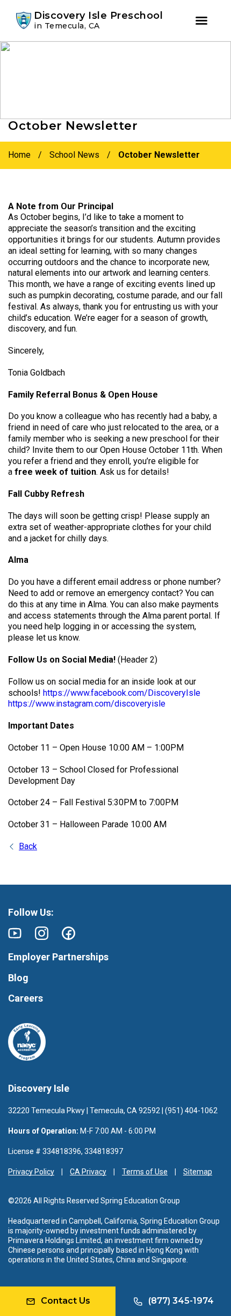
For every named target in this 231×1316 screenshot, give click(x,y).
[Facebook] (68, 933)
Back (28, 846)
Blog (18, 977)
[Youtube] (14, 933)
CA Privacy (88, 1171)
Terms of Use (145, 1171)
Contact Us (65, 1301)
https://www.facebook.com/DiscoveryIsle (121, 693)
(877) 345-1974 (181, 1301)
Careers (25, 998)
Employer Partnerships (58, 956)
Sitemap (197, 1171)
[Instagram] (41, 933)
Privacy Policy (31, 1171)
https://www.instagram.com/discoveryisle (86, 704)
